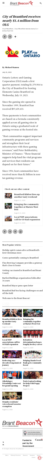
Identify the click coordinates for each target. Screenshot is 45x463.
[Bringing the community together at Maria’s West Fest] (8, 206)
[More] (15, 36)
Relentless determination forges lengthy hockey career (32, 342)
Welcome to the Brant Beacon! (16, 298)
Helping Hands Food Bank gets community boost (32, 362)
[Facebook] (4, 36)
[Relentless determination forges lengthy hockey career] (33, 334)
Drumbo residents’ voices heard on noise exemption (11, 404)
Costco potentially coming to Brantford (20, 257)
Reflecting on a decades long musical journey (11, 362)
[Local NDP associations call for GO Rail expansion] (8, 218)
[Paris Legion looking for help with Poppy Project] (33, 375)
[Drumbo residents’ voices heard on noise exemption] (12, 396)
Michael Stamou (12, 67)
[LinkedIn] (3, 444)
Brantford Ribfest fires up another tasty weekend (27, 195)
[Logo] (21, 3)
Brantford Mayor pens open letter (17, 285)
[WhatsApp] (20, 231)
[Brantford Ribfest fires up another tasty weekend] (8, 196)
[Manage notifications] (39, 458)
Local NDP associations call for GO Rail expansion (27, 218)
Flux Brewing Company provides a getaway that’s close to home (22, 264)
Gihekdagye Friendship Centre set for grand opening (11, 383)
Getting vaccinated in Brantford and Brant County (21, 271)
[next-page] (7, 304)
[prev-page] (3, 304)
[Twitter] (10, 36)
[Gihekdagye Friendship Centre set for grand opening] (12, 375)
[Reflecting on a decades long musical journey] (12, 354)
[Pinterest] (15, 231)
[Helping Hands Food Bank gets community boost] (33, 354)
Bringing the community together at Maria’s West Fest (26, 207)
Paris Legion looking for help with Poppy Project (32, 383)
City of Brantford (7, 29)
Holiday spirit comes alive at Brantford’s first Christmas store (20, 251)
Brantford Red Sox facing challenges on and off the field (22, 291)
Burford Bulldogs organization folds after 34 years (21, 279)
